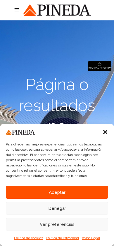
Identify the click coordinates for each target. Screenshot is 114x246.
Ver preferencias (57, 224)
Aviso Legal (91, 238)
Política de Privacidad (62, 238)
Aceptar (57, 192)
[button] (105, 132)
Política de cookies (28, 238)
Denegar (57, 208)
